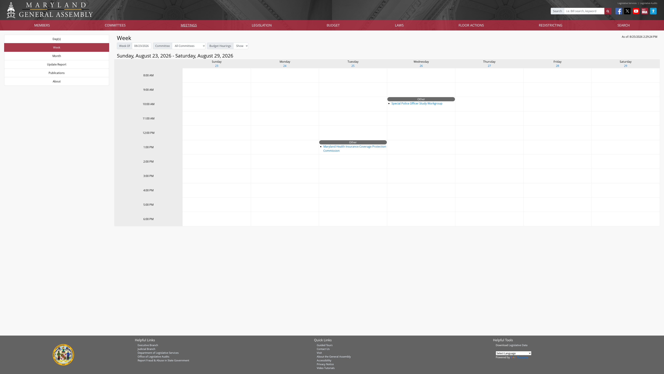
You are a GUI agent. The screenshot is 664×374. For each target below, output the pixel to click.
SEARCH (623, 25)
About (57, 81)
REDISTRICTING (550, 25)
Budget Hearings (220, 46)
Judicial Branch (146, 349)
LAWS (399, 25)
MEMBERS (42, 25)
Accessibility (324, 360)
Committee (162, 46)
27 (489, 66)
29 (625, 66)
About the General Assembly (334, 356)
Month (56, 56)
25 (352, 66)
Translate (522, 357)
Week (56, 47)
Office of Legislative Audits (153, 356)
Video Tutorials (326, 368)
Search (557, 11)
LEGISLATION (262, 25)
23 (216, 66)
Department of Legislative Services (158, 352)
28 (557, 66)
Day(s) (57, 39)
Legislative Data (518, 345)
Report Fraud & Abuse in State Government (163, 360)
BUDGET (333, 25)
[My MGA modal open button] (644, 11)
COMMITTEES (115, 25)
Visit (319, 352)
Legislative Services (627, 3)
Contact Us (323, 349)
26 (421, 66)
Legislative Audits (648, 3)
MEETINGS (189, 25)
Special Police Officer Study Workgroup (416, 103)
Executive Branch (148, 345)
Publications (57, 73)
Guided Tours (325, 345)
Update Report (56, 64)
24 (284, 66)
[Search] (607, 11)
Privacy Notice (325, 364)
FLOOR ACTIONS (471, 25)
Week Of (124, 46)
